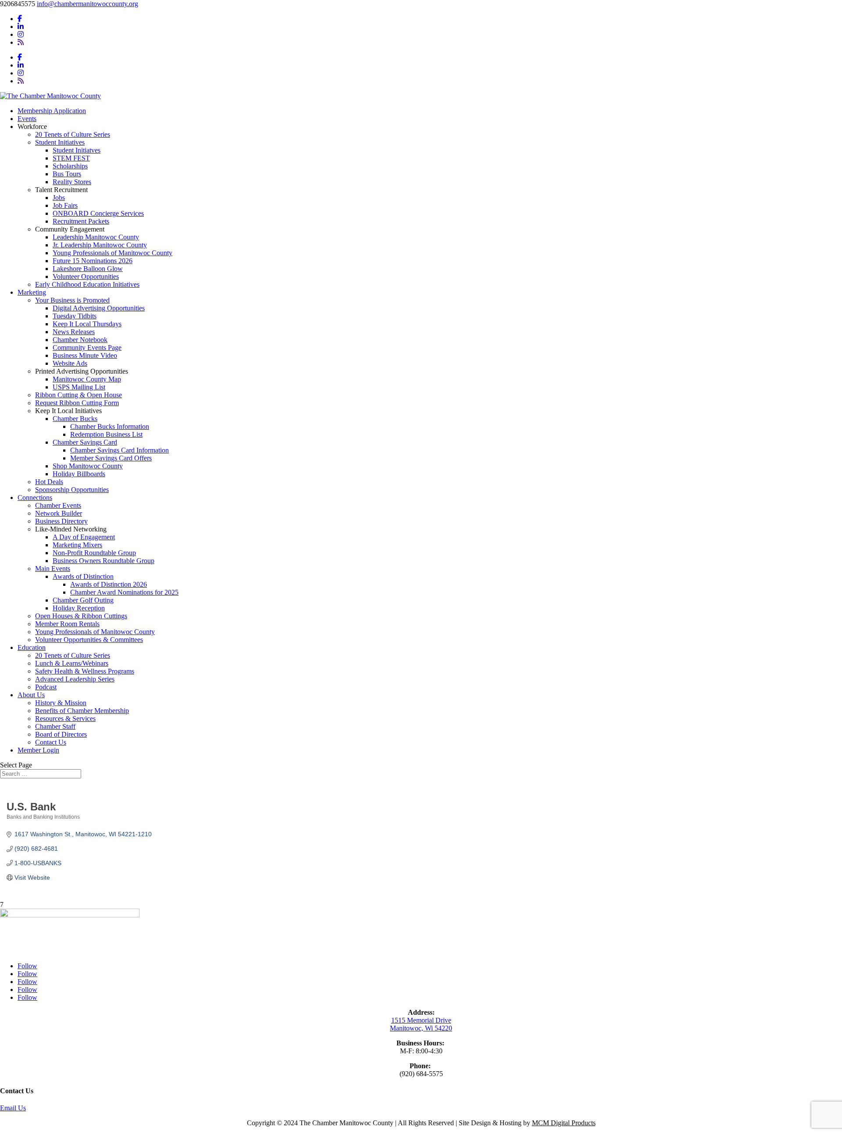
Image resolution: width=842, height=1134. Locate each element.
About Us (31, 695)
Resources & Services (65, 718)
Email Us (13, 1108)
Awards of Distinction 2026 (108, 584)
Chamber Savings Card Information (119, 450)
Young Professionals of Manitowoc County (112, 253)
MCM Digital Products (564, 1123)
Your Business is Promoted (72, 300)
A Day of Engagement (84, 537)
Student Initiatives (60, 142)
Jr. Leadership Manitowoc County (100, 245)
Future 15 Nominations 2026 (92, 260)
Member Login (38, 750)
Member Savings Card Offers (111, 458)
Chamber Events (58, 505)
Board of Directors (61, 734)
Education (32, 647)
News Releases (74, 331)
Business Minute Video (85, 355)
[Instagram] (21, 34)
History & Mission (60, 702)
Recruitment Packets (81, 221)
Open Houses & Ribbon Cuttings (81, 616)
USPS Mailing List (79, 387)
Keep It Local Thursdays (87, 324)
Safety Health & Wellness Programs (84, 671)
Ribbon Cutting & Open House (78, 395)
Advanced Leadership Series (74, 679)
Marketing (32, 292)
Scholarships (70, 166)
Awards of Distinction (83, 576)
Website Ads (70, 363)
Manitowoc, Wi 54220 (421, 1028)
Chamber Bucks (75, 418)
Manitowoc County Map (87, 379)
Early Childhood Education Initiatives (87, 284)
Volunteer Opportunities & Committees (89, 639)
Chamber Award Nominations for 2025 (124, 592)
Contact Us (50, 742)
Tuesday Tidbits (74, 316)
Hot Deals (49, 481)
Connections (35, 497)
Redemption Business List (106, 434)
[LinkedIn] (21, 26)
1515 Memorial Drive (421, 1020)
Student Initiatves (76, 150)
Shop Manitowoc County (88, 466)
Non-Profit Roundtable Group (94, 552)
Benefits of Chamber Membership (82, 710)
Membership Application (52, 110)
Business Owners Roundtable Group (103, 560)
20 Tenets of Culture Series (72, 134)
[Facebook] (20, 18)
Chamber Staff (55, 726)
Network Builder (58, 513)
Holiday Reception (79, 608)
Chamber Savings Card (85, 442)
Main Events (52, 568)
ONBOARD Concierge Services (98, 213)
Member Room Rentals (67, 624)
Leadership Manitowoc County (96, 237)
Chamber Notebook (80, 339)
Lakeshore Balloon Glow (88, 268)
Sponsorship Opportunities (72, 489)
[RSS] (21, 42)
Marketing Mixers (77, 545)
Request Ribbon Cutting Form (77, 403)
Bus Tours (67, 174)
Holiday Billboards (79, 474)
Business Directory (61, 521)
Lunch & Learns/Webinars (71, 663)
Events (27, 118)
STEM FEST (71, 158)
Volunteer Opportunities (86, 276)
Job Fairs (65, 205)
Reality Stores (72, 181)
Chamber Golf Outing (83, 600)
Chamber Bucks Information (109, 426)
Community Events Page (87, 347)
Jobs (59, 197)
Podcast (46, 687)
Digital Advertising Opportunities (99, 308)
